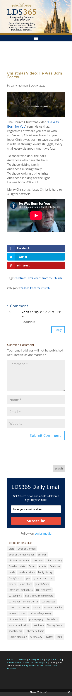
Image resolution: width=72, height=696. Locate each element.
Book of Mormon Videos (21, 554)
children (42, 554)
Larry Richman (19, 85)
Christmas (20, 278)
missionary (23, 607)
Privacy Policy (36, 659)
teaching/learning (18, 636)
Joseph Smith (42, 584)
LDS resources (43, 590)
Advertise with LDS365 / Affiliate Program (27, 662)
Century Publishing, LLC (32, 665)
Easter (32, 566)
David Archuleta (17, 566)
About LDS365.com (16, 659)
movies (12, 613)
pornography (36, 619)
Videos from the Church (35, 288)
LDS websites (48, 601)
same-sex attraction (19, 625)
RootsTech (52, 619)
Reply (58, 330)
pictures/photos (17, 619)
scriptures (38, 625)
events (42, 566)
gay (28, 578)
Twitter (49, 636)
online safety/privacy (40, 613)
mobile (36, 607)
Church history (54, 560)
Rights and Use (53, 659)
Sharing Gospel (55, 625)
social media (43, 533)
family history (45, 572)
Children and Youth (19, 560)
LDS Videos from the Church (45, 278)
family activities (27, 572)
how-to (12, 584)
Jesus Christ (26, 584)
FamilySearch (15, 578)
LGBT (11, 607)
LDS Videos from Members (39, 595)
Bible (11, 548)
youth (60, 636)
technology (36, 636)
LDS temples (15, 595)
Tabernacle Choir (35, 631)
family (12, 572)
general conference (43, 578)
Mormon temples (53, 607)
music (23, 613)
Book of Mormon (27, 548)
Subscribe (36, 520)
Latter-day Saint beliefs (20, 590)
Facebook (55, 566)
